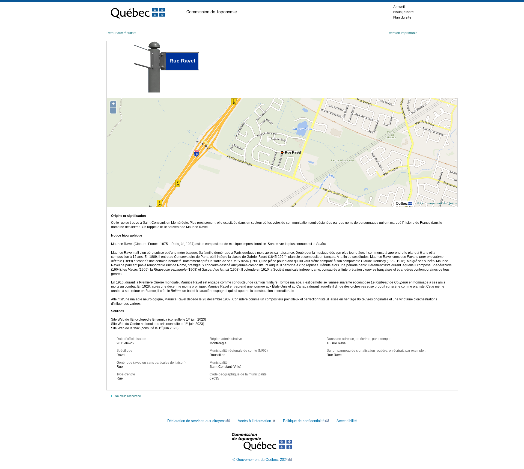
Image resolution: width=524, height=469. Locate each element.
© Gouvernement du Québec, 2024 (260, 460)
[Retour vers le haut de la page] (510, 439)
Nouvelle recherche (128, 396)
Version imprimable (403, 33)
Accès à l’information (254, 421)
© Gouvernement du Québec (438, 203)
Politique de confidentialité (303, 421)
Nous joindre (403, 12)
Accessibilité (347, 421)
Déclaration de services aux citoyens (196, 421)
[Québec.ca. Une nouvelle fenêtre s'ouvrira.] (138, 12)
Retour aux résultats (121, 33)
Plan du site (402, 17)
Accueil (399, 7)
